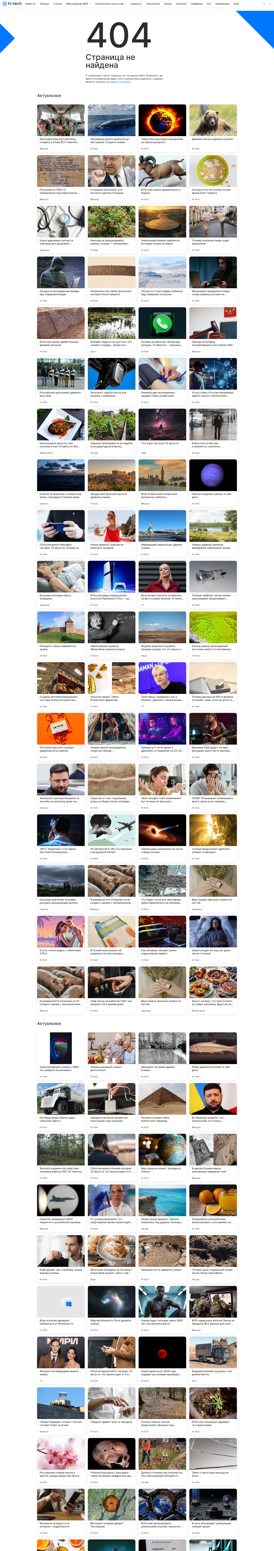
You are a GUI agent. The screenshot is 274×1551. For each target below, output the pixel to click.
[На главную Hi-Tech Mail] (14, 4)
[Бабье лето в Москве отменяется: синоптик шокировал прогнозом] (213, 432)
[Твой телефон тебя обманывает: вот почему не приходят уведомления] (162, 787)
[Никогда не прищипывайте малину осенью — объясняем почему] (111, 229)
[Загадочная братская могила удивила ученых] (111, 483)
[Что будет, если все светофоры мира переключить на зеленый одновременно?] (162, 889)
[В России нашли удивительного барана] (162, 179)
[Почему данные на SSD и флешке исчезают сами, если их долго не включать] (213, 686)
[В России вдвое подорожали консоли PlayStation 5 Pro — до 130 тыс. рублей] (111, 584)
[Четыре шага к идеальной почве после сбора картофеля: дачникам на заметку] (213, 1462)
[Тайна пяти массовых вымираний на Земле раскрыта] (162, 128)
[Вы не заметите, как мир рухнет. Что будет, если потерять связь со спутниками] (213, 1041)
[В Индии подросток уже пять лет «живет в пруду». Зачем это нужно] (111, 331)
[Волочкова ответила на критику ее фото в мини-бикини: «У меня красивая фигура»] (162, 584)
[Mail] (5, 4)
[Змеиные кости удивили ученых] (162, 1462)
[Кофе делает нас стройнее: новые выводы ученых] (61, 1462)
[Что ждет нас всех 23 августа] (162, 432)
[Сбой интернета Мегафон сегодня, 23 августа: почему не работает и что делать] (61, 534)
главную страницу (119, 81)
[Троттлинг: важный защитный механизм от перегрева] (162, 1193)
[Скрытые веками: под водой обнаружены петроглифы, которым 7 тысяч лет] (111, 1041)
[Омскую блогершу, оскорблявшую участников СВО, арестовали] (213, 331)
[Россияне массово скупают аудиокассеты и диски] (61, 736)
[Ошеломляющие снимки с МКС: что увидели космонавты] (61, 1259)
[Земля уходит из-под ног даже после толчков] (213, 939)
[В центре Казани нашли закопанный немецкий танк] (213, 1360)
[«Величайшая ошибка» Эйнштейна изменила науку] (111, 635)
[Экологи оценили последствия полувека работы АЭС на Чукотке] (61, 1360)
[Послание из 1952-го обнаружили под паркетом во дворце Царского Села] (61, 179)
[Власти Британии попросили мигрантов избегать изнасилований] (162, 483)
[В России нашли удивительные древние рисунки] (61, 331)
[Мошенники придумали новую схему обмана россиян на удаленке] (213, 280)
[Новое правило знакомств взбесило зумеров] (111, 534)
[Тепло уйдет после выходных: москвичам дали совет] (111, 1193)
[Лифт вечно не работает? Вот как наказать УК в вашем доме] (111, 990)
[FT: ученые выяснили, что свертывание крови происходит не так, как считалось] (111, 1411)
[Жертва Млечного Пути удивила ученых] (111, 1512)
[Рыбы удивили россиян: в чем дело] (213, 1259)
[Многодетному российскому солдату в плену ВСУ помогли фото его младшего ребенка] (61, 128)
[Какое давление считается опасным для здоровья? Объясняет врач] (61, 229)
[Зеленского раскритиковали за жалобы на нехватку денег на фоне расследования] (61, 787)
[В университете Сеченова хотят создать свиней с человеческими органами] (111, 889)
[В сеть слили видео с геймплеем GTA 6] (61, 939)
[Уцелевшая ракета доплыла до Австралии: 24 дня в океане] (111, 128)
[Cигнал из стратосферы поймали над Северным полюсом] (162, 280)
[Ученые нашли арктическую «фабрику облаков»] (61, 1193)
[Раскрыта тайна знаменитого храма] (61, 635)
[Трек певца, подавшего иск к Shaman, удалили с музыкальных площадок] (162, 686)
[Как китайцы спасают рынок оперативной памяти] (162, 939)
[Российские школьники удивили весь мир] (61, 381)
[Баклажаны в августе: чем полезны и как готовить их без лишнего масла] (61, 432)
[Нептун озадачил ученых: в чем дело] (213, 483)
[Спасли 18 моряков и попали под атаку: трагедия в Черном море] (61, 483)
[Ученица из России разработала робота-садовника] (162, 1142)
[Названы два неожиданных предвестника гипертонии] (162, 381)
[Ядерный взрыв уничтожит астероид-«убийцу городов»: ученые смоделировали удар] (111, 1142)
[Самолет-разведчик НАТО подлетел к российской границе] (61, 1411)
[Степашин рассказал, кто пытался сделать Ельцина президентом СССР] (111, 179)
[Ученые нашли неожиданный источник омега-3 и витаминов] (213, 635)
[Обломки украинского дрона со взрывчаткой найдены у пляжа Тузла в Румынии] (61, 1041)
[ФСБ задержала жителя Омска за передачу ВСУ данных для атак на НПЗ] (213, 1512)
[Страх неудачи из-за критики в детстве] (162, 1091)
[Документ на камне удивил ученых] (162, 1259)
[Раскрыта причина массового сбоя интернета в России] (213, 1142)
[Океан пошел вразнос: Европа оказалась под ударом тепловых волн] (162, 1411)
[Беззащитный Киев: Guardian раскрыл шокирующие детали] (61, 889)
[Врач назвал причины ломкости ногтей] (213, 889)
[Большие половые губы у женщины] (61, 584)
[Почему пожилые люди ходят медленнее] (213, 229)
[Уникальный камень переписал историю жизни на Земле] (162, 229)
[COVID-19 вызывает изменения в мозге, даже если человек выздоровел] (213, 787)
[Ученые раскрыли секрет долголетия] (111, 1259)
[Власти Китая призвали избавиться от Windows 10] (61, 1512)
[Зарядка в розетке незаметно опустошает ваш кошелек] (111, 1309)
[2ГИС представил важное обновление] (111, 1091)
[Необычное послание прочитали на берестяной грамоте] (111, 280)
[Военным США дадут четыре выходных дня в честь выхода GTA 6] (213, 736)
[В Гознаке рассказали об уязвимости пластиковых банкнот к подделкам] (111, 939)
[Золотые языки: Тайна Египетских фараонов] (111, 686)
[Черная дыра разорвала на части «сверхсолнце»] (162, 838)
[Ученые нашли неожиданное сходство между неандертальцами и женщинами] (111, 736)
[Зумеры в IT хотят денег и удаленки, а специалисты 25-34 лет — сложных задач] (162, 736)
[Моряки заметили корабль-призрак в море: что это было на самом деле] (162, 635)
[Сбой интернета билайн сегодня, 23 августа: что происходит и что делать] (111, 1360)
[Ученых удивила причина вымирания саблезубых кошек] (213, 534)
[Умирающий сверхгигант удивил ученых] (162, 534)
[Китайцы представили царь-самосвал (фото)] (61, 1309)
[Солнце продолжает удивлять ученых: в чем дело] (213, 838)
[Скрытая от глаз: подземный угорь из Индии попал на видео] (111, 787)
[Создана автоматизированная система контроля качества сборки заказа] (61, 686)
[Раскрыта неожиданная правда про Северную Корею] (61, 280)
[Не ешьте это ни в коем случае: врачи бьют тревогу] (213, 179)
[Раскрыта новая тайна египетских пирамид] (162, 1309)
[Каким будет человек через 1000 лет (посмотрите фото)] (162, 1512)
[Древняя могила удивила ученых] (213, 128)
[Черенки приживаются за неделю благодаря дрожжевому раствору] (111, 432)
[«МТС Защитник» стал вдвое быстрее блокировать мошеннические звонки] (61, 838)
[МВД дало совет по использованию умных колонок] (213, 1193)
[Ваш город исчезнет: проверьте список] (162, 1360)
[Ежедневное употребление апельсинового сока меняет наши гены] (213, 1411)
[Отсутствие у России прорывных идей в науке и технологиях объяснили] (213, 381)
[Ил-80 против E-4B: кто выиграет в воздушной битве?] (111, 838)
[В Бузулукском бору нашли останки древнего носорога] (61, 1091)
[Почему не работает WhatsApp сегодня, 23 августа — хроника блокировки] (162, 331)
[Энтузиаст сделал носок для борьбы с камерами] (111, 381)
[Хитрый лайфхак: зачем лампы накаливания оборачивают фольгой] (213, 584)
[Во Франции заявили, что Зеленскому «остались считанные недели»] (213, 1309)
